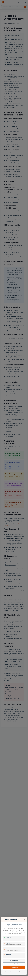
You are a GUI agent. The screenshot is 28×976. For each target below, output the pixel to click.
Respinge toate (14, 960)
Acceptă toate (14, 967)
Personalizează (14, 964)
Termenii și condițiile (18, 973)
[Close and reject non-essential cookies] (24, 919)
